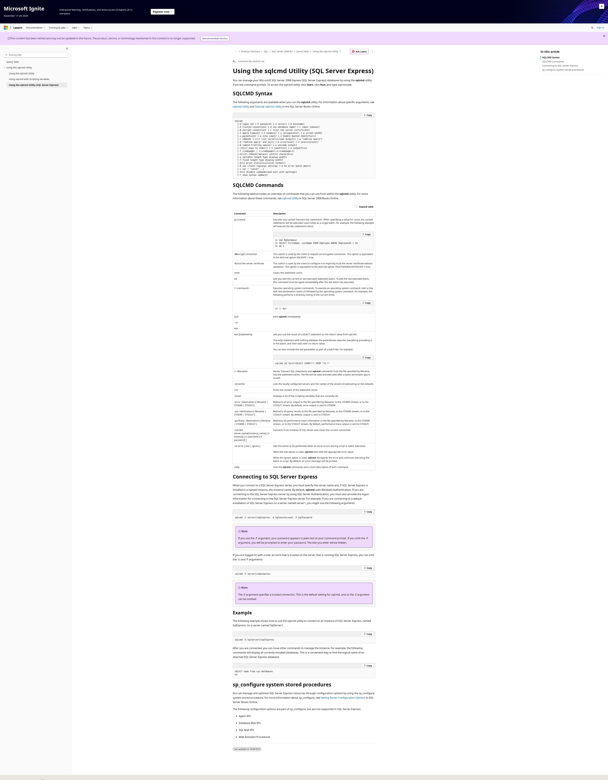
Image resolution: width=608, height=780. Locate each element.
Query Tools (302, 51)
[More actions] (372, 51)
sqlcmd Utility (241, 106)
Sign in (600, 27)
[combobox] (35, 54)
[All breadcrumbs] (235, 51)
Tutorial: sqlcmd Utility (268, 106)
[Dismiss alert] (601, 6)
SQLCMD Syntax (551, 57)
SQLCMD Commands (553, 61)
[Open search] (592, 28)
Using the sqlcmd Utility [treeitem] (21, 73)
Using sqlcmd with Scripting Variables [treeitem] (29, 79)
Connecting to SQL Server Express (560, 65)
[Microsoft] (6, 28)
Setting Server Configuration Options (343, 697)
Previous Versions (250, 51)
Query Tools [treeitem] (12, 61)
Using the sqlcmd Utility (325, 51)
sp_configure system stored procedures (563, 69)
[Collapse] (67, 48)
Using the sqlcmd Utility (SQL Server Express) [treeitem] (34, 84)
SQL (266, 51)
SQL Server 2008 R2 (282, 51)
